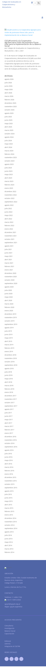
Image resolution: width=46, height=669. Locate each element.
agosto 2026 (9, 79)
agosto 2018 (9, 368)
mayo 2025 (9, 123)
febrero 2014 (9, 552)
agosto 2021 (9, 246)
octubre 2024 (9, 134)
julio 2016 (8, 454)
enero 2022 (9, 229)
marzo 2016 (9, 467)
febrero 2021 (9, 266)
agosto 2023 (9, 164)
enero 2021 (9, 270)
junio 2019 (8, 334)
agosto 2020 (9, 287)
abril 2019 (8, 341)
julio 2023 (8, 168)
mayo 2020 (9, 297)
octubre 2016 (9, 443)
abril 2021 (8, 259)
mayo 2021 (9, 256)
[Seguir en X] (11, 659)
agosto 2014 (9, 532)
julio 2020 (8, 290)
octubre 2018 (9, 362)
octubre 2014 (9, 525)
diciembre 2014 (10, 518)
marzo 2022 (9, 222)
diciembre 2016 (10, 437)
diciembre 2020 (10, 273)
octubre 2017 (9, 402)
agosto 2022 (9, 205)
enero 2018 (9, 392)
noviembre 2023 (11, 157)
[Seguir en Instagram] (21, 659)
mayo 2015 (9, 501)
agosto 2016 (9, 450)
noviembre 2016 (11, 440)
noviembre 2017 (11, 399)
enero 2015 (9, 515)
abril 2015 (8, 505)
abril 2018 (8, 382)
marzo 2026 (9, 96)
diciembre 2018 (10, 355)
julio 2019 (8, 331)
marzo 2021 (9, 263)
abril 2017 (8, 423)
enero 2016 (9, 474)
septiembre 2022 (11, 202)
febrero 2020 (9, 307)
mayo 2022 (9, 215)
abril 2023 (8, 178)
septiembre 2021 (11, 242)
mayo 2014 (9, 542)
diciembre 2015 (10, 477)
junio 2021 (8, 253)
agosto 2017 (9, 409)
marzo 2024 (9, 151)
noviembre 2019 (11, 317)
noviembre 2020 (11, 276)
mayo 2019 (9, 338)
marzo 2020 (9, 304)
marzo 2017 (9, 426)
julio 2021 (8, 249)
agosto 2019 (9, 328)
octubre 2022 (9, 198)
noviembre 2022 (11, 195)
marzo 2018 (9, 385)
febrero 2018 (9, 389)
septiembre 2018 (11, 365)
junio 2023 (8, 171)
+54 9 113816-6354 (13, 600)
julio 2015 (8, 494)
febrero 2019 (9, 348)
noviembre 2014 (11, 522)
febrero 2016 (9, 471)
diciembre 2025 (10, 103)
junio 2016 (8, 457)
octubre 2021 (9, 239)
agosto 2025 (9, 113)
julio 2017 (8, 413)
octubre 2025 (9, 110)
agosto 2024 (9, 137)
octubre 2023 (9, 161)
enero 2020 (9, 311)
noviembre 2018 (11, 358)
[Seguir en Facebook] (7, 659)
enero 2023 (9, 188)
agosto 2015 (9, 491)
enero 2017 (9, 433)
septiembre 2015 (11, 488)
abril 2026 (8, 93)
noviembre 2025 (11, 106)
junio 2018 (8, 375)
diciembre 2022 (10, 191)
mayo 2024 (9, 144)
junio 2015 (8, 498)
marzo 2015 (9, 508)
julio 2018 (8, 372)
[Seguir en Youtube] (16, 659)
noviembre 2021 (11, 236)
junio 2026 (8, 86)
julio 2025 (8, 117)
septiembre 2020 (11, 283)
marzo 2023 (9, 181)
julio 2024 (8, 140)
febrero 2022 (9, 225)
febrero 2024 (9, 154)
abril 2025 (8, 127)
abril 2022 (8, 219)
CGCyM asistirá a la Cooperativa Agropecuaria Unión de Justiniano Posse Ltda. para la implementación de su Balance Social (23, 43)
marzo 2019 (9, 345)
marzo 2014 (9, 549)
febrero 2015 (9, 511)
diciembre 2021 (10, 232)
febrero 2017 (9, 430)
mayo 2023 (9, 174)
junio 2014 (8, 539)
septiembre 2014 (11, 528)
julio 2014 (8, 535)
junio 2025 (8, 120)
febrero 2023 (9, 185)
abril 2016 (8, 464)
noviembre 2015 (11, 481)
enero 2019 (9, 351)
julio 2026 (8, 83)
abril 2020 (8, 300)
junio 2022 (8, 212)
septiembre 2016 (11, 447)
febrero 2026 (9, 100)
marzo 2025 (9, 130)
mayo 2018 (9, 379)
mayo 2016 (9, 460)
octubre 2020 (9, 280)
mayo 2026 (9, 89)
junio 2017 (8, 416)
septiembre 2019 (11, 324)
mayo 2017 (9, 419)
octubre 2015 (9, 484)
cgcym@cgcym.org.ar (12, 604)
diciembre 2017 (10, 396)
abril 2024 (8, 147)
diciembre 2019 (10, 314)
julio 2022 (8, 208)
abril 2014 (8, 545)
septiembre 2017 (11, 406)
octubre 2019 (9, 321)
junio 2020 (8, 294)
